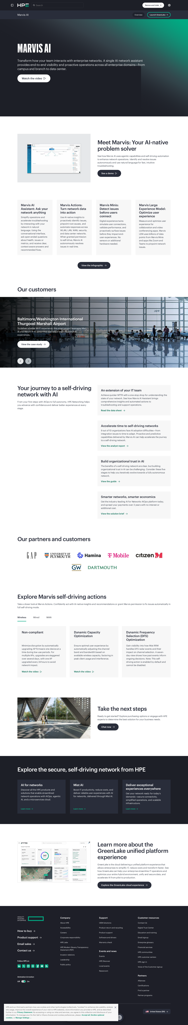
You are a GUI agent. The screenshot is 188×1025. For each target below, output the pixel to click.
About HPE (64, 923)
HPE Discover (104, 961)
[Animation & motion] (23, 981)
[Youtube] (42, 966)
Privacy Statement (24, 1012)
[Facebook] (37, 966)
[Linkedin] (19, 966)
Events (102, 956)
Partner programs (145, 995)
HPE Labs (64, 942)
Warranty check (105, 942)
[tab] (21, 617)
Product (27, 937)
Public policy (65, 964)
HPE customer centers (147, 957)
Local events (104, 966)
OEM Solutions (105, 923)
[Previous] (20, 361)
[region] (94, 332)
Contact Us (142, 923)
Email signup (143, 937)
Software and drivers (107, 937)
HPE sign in (142, 962)
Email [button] (24, 943)
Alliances (141, 981)
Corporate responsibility (70, 937)
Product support (106, 933)
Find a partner (143, 990)
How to (24, 930)
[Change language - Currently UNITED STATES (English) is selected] (169, 5)
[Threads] (33, 966)
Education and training (147, 933)
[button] (115, 1007)
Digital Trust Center (146, 928)
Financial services (145, 947)
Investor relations (67, 955)
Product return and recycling (111, 928)
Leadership (64, 960)
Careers (63, 933)
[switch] (22, 981)
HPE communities (145, 952)
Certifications (143, 985)
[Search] (34, 5)
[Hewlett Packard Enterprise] (23, 5)
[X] (23, 966)
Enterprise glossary (146, 942)
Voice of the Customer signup (150, 967)
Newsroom (103, 971)
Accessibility (65, 928)
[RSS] (46, 966)
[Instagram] (28, 966)
